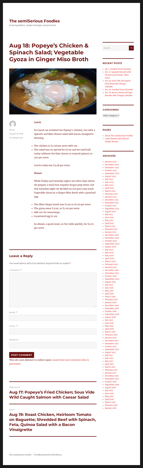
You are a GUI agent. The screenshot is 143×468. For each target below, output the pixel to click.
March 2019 (110, 296)
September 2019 (112, 279)
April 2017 (109, 364)
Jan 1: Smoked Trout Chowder (118, 69)
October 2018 (110, 311)
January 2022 (111, 197)
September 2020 (112, 244)
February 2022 (111, 194)
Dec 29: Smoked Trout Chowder (119, 89)
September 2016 (112, 384)
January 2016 (110, 408)
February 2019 (111, 299)
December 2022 (112, 164)
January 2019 (110, 302)
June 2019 (109, 288)
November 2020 (112, 238)
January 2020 (111, 267)
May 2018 (109, 326)
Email (13, 326)
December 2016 (112, 376)
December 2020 (112, 235)
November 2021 (112, 203)
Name (13, 312)
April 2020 (109, 258)
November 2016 (112, 379)
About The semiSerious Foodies (119, 136)
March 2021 (110, 226)
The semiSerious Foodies (34, 21)
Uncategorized (16, 137)
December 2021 (112, 200)
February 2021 (111, 229)
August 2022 (110, 176)
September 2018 (112, 314)
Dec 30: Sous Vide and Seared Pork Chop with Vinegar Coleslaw (118, 84)
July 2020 (109, 250)
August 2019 (110, 282)
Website (14, 340)
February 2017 (111, 370)
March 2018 (110, 332)
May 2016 (109, 396)
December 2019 (112, 270)
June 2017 (109, 358)
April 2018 (109, 329)
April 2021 (109, 223)
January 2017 (110, 373)
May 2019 (109, 291)
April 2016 (109, 399)
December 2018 (112, 305)
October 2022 (111, 170)
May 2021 (109, 220)
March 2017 (110, 367)
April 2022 (109, 188)
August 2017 (110, 352)
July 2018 (109, 320)
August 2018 (110, 317)
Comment (15, 270)
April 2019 (109, 294)
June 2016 (109, 393)
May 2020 (109, 255)
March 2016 (110, 402)
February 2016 (111, 405)
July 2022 (109, 179)
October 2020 (111, 241)
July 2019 (109, 285)
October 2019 (111, 276)
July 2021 (109, 214)
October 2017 (110, 346)
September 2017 (112, 349)
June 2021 (109, 217)
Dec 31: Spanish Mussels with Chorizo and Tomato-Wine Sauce (118, 75)
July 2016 (109, 390)
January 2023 (110, 162)
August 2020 (110, 247)
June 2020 (109, 252)
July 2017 (109, 355)
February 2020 (111, 264)
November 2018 (112, 308)
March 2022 (110, 191)
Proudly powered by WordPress (48, 455)
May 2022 (109, 185)
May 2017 (109, 361)
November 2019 (112, 273)
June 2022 (109, 182)
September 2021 (112, 208)
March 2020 (110, 261)
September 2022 (112, 173)
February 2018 (111, 335)
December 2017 (112, 340)
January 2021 (110, 232)
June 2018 (109, 323)
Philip (12, 130)
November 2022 (112, 167)
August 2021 (110, 211)
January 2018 (110, 338)
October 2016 (111, 382)
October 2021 (110, 206)
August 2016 (110, 387)
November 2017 (112, 343)
